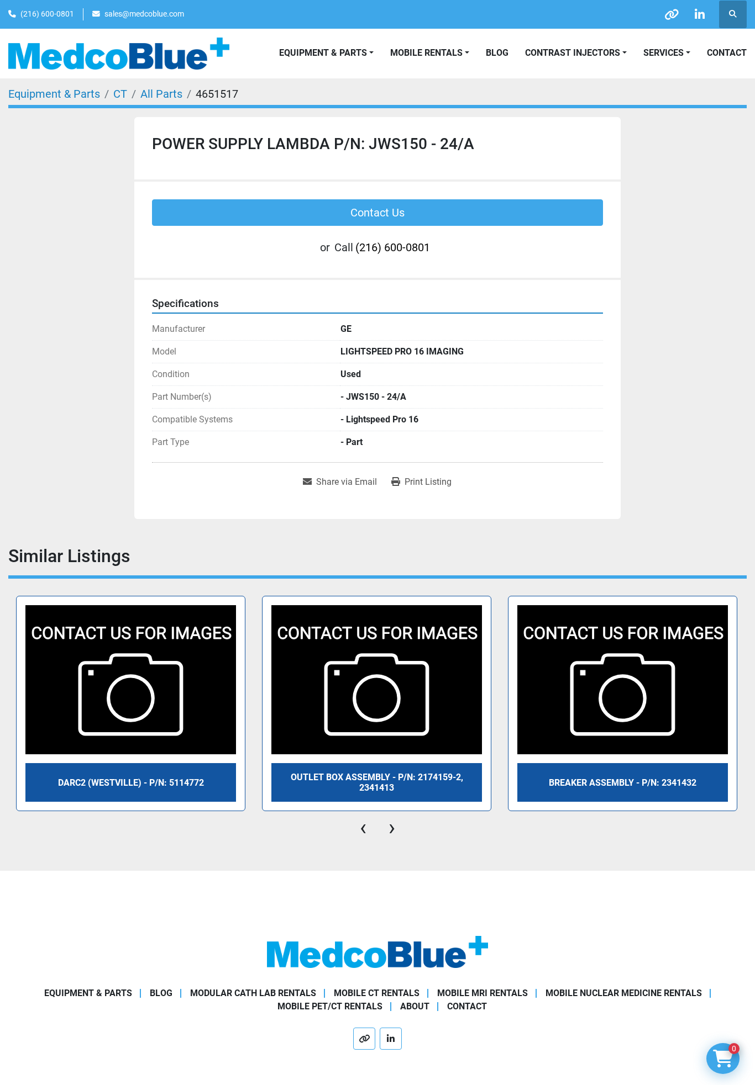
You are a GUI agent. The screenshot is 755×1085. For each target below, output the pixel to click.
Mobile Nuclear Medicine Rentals (624, 993)
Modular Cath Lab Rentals (253, 993)
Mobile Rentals (426, 52)
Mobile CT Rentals (377, 993)
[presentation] (363, 827)
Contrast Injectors (572, 52)
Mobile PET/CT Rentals (329, 1006)
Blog (497, 52)
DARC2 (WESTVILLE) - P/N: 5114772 (131, 782)
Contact (727, 52)
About (414, 1006)
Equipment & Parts (88, 993)
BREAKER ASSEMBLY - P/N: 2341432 (622, 782)
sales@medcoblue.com (144, 13)
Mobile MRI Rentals (482, 993)
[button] (429, 53)
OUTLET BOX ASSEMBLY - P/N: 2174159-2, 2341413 (377, 782)
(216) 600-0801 (47, 13)
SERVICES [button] (663, 52)
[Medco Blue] (377, 951)
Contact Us (377, 212)
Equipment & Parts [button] (323, 52)
